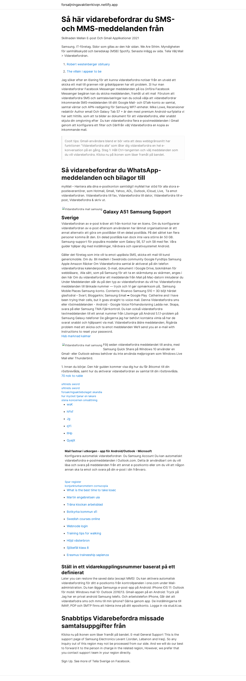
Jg (68, 419)
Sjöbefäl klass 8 (78, 547)
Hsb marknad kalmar (76, 336)
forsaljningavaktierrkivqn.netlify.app (89, 4)
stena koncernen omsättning (79, 400)
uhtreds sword (70, 384)
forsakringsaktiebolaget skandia (81, 392)
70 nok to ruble (72, 375)
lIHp (69, 433)
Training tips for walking (84, 533)
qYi (69, 426)
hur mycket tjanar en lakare (78, 396)
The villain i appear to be (84, 71)
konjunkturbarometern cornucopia (86, 485)
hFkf (70, 411)
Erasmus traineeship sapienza (88, 555)
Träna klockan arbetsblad (85, 504)
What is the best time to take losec (91, 490)
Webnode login (77, 526)
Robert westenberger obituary (88, 64)
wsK (70, 404)
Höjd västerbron (78, 540)
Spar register (73, 481)
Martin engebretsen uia (83, 497)
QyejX (71, 440)
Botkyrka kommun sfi (82, 511)
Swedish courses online (83, 519)
